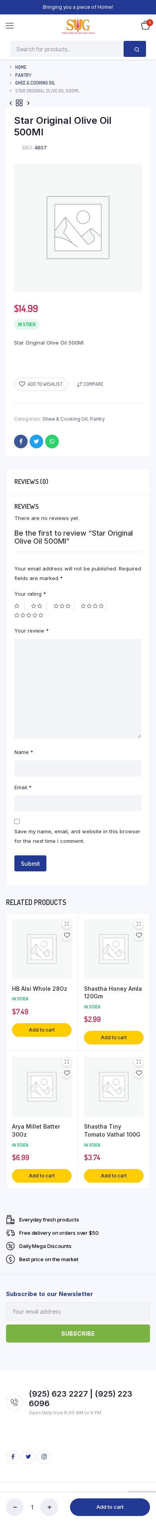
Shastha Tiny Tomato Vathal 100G (112, 1130)
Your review (31, 630)
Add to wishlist (45, 384)
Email (23, 787)
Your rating (30, 594)
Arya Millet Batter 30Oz (36, 1130)
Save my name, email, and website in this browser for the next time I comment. (77, 836)
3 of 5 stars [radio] (64, 606)
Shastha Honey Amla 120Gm (113, 992)
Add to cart (110, 1507)
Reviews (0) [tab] (31, 482)
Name (23, 752)
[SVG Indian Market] (78, 25)
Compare (93, 384)
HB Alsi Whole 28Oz (39, 988)
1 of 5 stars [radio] (19, 606)
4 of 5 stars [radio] (93, 606)
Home (20, 67)
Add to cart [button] (42, 1030)
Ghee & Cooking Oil (35, 83)
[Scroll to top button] (143, 1490)
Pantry (23, 75)
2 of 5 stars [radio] (38, 606)
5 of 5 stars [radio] (29, 615)
